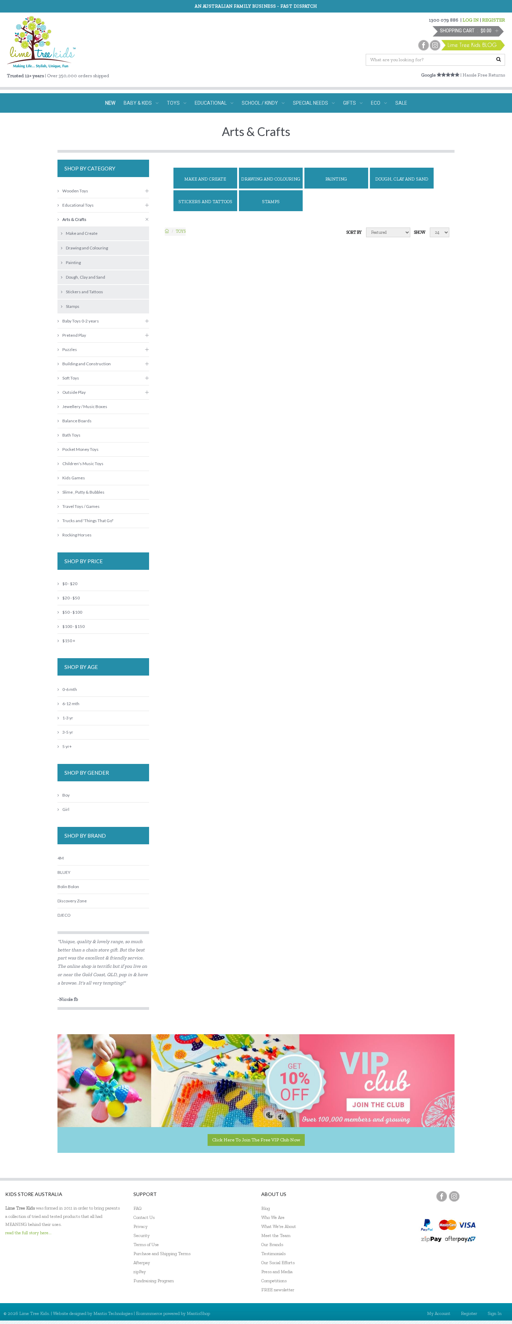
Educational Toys (78, 205)
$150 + (68, 640)
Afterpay (141, 1262)
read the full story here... (28, 1232)
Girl (65, 809)
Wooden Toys (75, 190)
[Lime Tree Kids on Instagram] (454, 1196)
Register (469, 1313)
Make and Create (205, 179)
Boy (66, 795)
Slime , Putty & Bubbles (83, 492)
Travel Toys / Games (81, 506)
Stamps (271, 201)
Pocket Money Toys (80, 449)
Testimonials (273, 1253)
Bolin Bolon (68, 886)
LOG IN (471, 20)
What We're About (278, 1226)
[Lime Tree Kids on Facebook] (441, 1196)
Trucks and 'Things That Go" (88, 520)
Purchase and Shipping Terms (162, 1253)
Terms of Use (146, 1244)
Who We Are (273, 1217)
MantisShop (198, 1313)
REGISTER (493, 20)
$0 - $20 (69, 583)
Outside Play (74, 392)
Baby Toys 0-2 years (80, 321)
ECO (375, 103)
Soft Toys (70, 378)
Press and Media (277, 1271)
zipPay (139, 1271)
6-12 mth (70, 703)
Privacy (140, 1226)
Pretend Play (74, 335)
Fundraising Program (153, 1280)
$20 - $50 (71, 597)
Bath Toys (71, 435)
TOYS (173, 103)
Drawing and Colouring (270, 179)
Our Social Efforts (278, 1262)
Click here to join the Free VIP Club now (256, 1140)
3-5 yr (67, 732)
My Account (438, 1313)
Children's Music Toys (82, 463)
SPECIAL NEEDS (310, 103)
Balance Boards (77, 420)
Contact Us (144, 1217)
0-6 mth (69, 689)
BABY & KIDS (138, 103)
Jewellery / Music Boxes (84, 406)
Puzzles (69, 349)
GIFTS (349, 103)
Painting (336, 179)
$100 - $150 (73, 626)
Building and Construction (86, 363)
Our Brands (272, 1244)
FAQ (137, 1208)
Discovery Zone (72, 900)
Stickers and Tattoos (205, 201)
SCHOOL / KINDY (260, 103)
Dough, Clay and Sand (401, 179)
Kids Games (73, 477)
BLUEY (63, 872)
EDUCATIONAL (211, 103)
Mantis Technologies (113, 1313)
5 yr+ (67, 746)
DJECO (63, 915)
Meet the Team (275, 1235)
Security (141, 1235)
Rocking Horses (77, 534)
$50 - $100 (72, 612)
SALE (401, 103)
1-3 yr (67, 717)
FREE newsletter (277, 1289)
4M (60, 858)
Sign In (495, 1313)
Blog (265, 1208)
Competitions (274, 1280)
